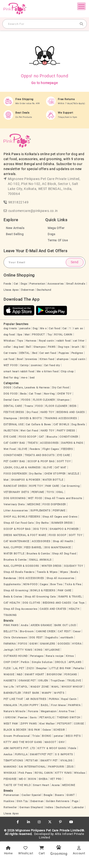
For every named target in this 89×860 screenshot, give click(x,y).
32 (83, 346)
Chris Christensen (15, 637)
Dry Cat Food (60, 387)
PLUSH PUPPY (29, 705)
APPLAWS (75, 662)
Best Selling (14, 234)
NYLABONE (52, 649)
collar (7, 346)
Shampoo (39, 346)
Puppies (64, 353)
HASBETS (10, 680)
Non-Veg (49, 393)
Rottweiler (10, 807)
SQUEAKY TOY (73, 565)
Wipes (64, 572)
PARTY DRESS (66, 430)
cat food (9, 359)
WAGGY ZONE (39, 686)
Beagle (48, 795)
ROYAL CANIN (63, 334)
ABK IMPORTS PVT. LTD (19, 748)
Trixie (36, 735)
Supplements (12, 584)
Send (75, 262)
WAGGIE (9, 674)
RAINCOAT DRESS (15, 485)
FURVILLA (21, 754)
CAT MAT (60, 467)
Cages (44, 584)
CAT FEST (64, 631)
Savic (33, 717)
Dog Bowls (78, 424)
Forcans (33, 711)
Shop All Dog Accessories (20, 608)
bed (32, 377)
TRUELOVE (74, 680)
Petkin (25, 662)
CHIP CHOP (11, 662)
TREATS (33, 442)
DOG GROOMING (15, 498)
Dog (35, 328)
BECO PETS (73, 735)
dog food (9, 334)
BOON (32, 779)
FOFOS (22, 643)
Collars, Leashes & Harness (32, 387)
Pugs (75, 801)
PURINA (54, 699)
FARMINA (10, 643)
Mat (27, 334)
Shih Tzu (22, 801)
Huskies (9, 801)
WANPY (47, 692)
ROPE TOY (36, 485)
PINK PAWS (11, 625)
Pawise (23, 717)
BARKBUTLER (12, 692)
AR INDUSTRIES (36, 699)
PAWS (52, 346)
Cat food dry (52, 365)
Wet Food (10, 449)
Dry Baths (35, 473)
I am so (78, 328)
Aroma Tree (66, 711)
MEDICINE (33, 504)
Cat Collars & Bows (38, 424)
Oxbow (46, 729)
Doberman (27, 289)
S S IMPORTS (64, 754)
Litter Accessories (16, 510)
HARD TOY (47, 412)
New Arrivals (15, 228)
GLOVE (22, 449)
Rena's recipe (55, 656)
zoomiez (36, 365)
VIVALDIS (66, 760)
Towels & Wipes (47, 572)
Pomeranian (37, 283)
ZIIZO (30, 668)
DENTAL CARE (13, 406)
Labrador (78, 807)
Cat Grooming (70, 485)
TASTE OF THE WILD (17, 785)
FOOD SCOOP (28, 436)
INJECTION (11, 430)
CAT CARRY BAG (14, 442)
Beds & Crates (13, 596)
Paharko (78, 668)
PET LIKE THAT (13, 699)
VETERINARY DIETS (16, 492)
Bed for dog (11, 377)
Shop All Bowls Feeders (19, 572)
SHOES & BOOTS (31, 418)
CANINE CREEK (46, 631)
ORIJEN (43, 680)
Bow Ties (56, 584)
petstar (58, 735)
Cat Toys (79, 602)
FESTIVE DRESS (14, 412)
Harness (31, 340)
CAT (41, 436)
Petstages (36, 656)
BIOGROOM (54, 674)
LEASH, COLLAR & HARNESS (22, 467)
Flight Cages (50, 449)
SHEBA (43, 779)
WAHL (55, 686)
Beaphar (41, 668)
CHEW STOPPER (55, 473)
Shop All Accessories (61, 578)
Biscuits (52, 436)
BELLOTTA (11, 631)
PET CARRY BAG (14, 461)
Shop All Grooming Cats (40, 596)
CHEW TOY (64, 393)
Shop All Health (63, 541)
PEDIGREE (10, 779)
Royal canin (46, 340)
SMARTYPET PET (41, 754)
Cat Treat (35, 393)
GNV (62, 742)
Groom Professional (17, 735)
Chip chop (67, 371)
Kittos (70, 656)
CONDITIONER (69, 436)
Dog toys (64, 346)
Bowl (20, 359)
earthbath (67, 637)
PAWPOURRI (56, 766)
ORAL (59, 492)
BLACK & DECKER (15, 729)
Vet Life (9, 686)
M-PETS (59, 692)
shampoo (63, 359)
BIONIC (47, 735)
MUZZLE (73, 473)
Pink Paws (25, 772)
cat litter (79, 340)
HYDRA (76, 643)
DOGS (7, 387)
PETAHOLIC (47, 717)
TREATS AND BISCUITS (40, 455)
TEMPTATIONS (13, 760)
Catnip (24, 365)
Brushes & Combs (38, 553)
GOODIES (64, 643)
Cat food (54, 328)
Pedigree (77, 353)
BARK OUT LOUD (65, 625)
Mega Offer (56, 228)
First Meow (58, 705)
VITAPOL (22, 686)
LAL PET (18, 668)
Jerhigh (8, 649)
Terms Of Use (58, 240)
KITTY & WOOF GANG (51, 748)
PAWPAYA (74, 705)
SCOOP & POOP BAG (41, 461)
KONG (38, 649)
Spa (19, 334)
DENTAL (24, 353)
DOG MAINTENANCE (57, 547)
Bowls (74, 572)
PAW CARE (52, 485)
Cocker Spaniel (31, 795)
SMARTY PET (49, 760)
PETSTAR (32, 760)
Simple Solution (42, 662)
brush (75, 346)
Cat (16, 283)
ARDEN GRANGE (41, 625)
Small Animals (75, 283)
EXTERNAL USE (13, 424)
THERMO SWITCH (68, 717)
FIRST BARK (31, 692)
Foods (7, 283)
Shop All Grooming (16, 590)
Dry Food (32, 412)
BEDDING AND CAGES (70, 412)
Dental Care (11, 399)
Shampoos (10, 418)
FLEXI (7, 668)
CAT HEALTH (12, 602)
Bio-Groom (27, 631)
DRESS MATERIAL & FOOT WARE (25, 535)
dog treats (10, 328)
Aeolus (8, 754)
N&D (20, 674)
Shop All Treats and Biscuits (63, 498)
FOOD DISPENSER (15, 473)
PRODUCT (38, 334)
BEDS (73, 406)
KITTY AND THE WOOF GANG (23, 742)
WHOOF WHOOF (72, 686)
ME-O (22, 779)
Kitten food (47, 359)
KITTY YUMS (24, 649)
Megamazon (48, 711)
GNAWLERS (47, 643)
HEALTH (74, 608)
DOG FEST (36, 637)
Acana (56, 785)
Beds (23, 393)
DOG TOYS (40, 529)
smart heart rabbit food (19, 371)
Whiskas (9, 340)
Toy (49, 334)
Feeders (35, 449)
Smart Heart (41, 785)
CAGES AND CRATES (53, 608)
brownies (31, 359)
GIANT (70, 795)
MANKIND (10, 766)
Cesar (77, 631)
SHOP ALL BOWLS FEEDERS (22, 516)
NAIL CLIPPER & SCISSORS (21, 565)
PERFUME (38, 492)
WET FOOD (11, 365)
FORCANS (70, 674)
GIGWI (33, 643)
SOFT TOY (64, 461)
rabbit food (63, 340)
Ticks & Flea (73, 584)
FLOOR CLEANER (44, 399)
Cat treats (10, 353)
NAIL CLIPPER (13, 547)
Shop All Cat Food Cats (19, 522)
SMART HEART (34, 674)
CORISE (79, 723)
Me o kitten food (48, 371)
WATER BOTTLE (52, 479)
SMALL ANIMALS (40, 559)
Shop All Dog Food (64, 553)
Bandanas (10, 578)
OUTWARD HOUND (16, 656)
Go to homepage (44, 83)
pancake (24, 328)
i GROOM (10, 717)
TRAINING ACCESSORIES (60, 418)
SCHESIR (59, 729)
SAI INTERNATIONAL (32, 766)
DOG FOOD (11, 393)
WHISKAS (10, 772)
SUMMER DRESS (62, 522)
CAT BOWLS (61, 424)
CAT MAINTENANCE (16, 541)
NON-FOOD (30, 584)
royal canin (78, 359)
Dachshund (44, 289)
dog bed (19, 346)
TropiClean (58, 680)
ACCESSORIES (49, 442)
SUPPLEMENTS (40, 510)
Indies (49, 807)
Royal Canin (69, 699)
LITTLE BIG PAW (60, 668)
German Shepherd (31, 807)
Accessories (55, 283)
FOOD (39, 406)
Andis (24, 625)
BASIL (45, 705)
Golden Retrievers (58, 801)
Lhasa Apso (11, 289)
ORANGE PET (27, 680)
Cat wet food (47, 353)
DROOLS (60, 662)
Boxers (59, 795)
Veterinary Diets (14, 504)
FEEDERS (67, 449)
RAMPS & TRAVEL (70, 596)
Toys (20, 340)
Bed (34, 353)
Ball (28, 346)
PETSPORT (64, 723)
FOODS (26, 399)
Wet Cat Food (29, 430)
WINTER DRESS (52, 565)
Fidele (72, 748)
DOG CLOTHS (31, 602)
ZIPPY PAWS (28, 723)
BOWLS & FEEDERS (42, 590)
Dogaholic (51, 637)
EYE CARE (10, 436)
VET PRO (56, 779)
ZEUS (70, 766)
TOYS (50, 492)
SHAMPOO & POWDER (25, 479)
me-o (24, 377)
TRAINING (10, 615)
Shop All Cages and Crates (59, 516)
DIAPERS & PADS (72, 442)
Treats (28, 406)
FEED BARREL (33, 547)
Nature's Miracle (15, 711)
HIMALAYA (10, 705)
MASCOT (50, 742)
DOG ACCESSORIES (31, 578)
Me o (43, 328)
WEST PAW (11, 723)
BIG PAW (34, 729)
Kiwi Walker (47, 723)
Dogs (51, 234)
